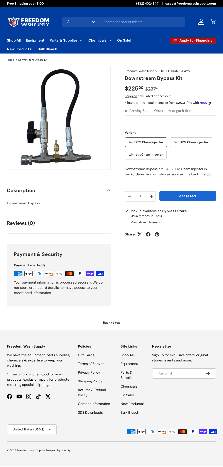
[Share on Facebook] (148, 234)
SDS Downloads (90, 412)
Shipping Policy (90, 381)
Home (10, 60)
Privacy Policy (89, 372)
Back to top (111, 322)
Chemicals (129, 386)
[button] (213, 22)
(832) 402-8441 (147, 3)
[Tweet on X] (139, 234)
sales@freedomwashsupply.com (190, 3)
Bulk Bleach (47, 49)
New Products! (19, 49)
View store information (147, 222)
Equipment (35, 40)
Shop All (14, 40)
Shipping (131, 96)
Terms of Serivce (91, 363)
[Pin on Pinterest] (157, 234)
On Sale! (124, 40)
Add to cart (187, 196)
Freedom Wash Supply (141, 71)
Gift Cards (86, 355)
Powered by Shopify (58, 450)
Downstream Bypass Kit (32, 60)
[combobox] (123, 22)
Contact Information (94, 403)
